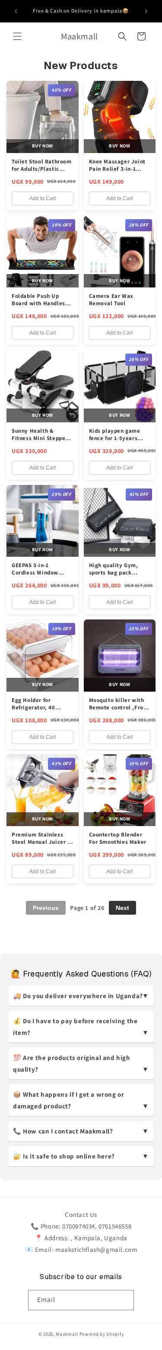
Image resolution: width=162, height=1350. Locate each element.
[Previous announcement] (15, 11)
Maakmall (67, 1334)
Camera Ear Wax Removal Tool (111, 299)
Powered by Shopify (101, 1334)
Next (122, 907)
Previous (46, 907)
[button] (17, 36)
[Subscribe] (123, 1300)
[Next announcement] (146, 11)
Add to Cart (42, 198)
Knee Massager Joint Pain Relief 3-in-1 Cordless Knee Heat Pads (117, 172)
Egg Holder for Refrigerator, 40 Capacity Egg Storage (41, 707)
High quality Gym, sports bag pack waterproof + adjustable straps (113, 576)
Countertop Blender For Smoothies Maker (117, 838)
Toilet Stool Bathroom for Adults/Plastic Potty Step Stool (42, 169)
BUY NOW (42, 146)
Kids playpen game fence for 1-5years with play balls (114, 438)
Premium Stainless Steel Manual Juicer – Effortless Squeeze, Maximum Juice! (41, 845)
